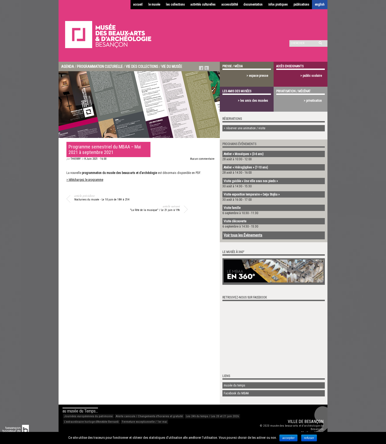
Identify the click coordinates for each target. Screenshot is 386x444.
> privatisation (313, 100)
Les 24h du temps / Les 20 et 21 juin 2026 (212, 416)
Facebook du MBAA (236, 393)
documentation (253, 4)
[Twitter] (207, 68)
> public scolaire (311, 76)
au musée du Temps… (80, 411)
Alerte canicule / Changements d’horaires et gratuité (149, 416)
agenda (67, 66)
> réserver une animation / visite (244, 128)
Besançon (314, 421)
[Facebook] (201, 68)
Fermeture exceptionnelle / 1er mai (144, 422)
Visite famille (232, 208)
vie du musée (171, 66)
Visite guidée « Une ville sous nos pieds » (251, 181)
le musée (154, 4)
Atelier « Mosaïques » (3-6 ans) (244, 154)
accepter (288, 438)
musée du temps (234, 385)
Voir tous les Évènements (243, 235)
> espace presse (257, 76)
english (320, 4)
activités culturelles (203, 4)
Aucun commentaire (202, 159)
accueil (138, 4)
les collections (175, 4)
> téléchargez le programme (84, 180)
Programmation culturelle (100, 66)
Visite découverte (235, 221)
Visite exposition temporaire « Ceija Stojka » (252, 194)
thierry (76, 159)
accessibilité (229, 4)
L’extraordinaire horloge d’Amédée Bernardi (91, 422)
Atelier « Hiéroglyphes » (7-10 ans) (246, 167)
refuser (309, 438)
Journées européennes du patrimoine (88, 416)
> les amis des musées (253, 100)
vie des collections (142, 66)
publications (301, 4)
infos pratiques (278, 4)
